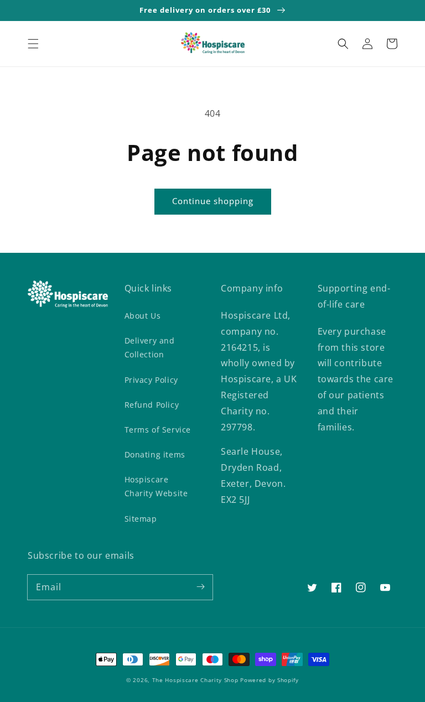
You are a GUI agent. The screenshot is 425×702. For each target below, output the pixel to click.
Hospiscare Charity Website (156, 486)
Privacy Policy (151, 380)
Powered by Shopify (269, 680)
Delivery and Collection (150, 347)
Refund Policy (152, 404)
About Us (143, 315)
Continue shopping (212, 200)
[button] (33, 44)
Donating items (155, 454)
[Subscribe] (200, 587)
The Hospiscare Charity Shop (195, 680)
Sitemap (141, 518)
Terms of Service (158, 429)
